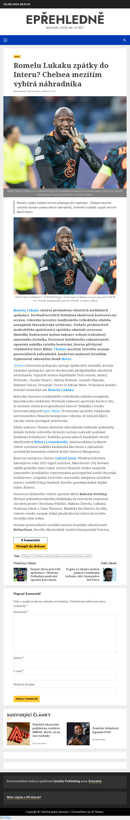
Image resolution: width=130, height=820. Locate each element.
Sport (17, 56)
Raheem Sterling (44, 556)
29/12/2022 (100, 740)
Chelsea (60, 349)
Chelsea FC (27, 556)
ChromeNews (79, 812)
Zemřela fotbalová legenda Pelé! (105, 730)
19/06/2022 (34, 91)
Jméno (19, 658)
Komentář (21, 612)
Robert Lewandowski (51, 442)
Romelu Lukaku (26, 310)
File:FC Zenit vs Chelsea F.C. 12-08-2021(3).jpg (38, 297)
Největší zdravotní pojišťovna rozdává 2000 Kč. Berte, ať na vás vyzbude (46, 730)
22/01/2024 (40, 743)
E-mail (19, 671)
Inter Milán (51, 411)
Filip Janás (20, 91)
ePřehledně (65, 19)
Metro (66, 359)
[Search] (124, 40)
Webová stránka (24, 684)
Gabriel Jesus (65, 458)
